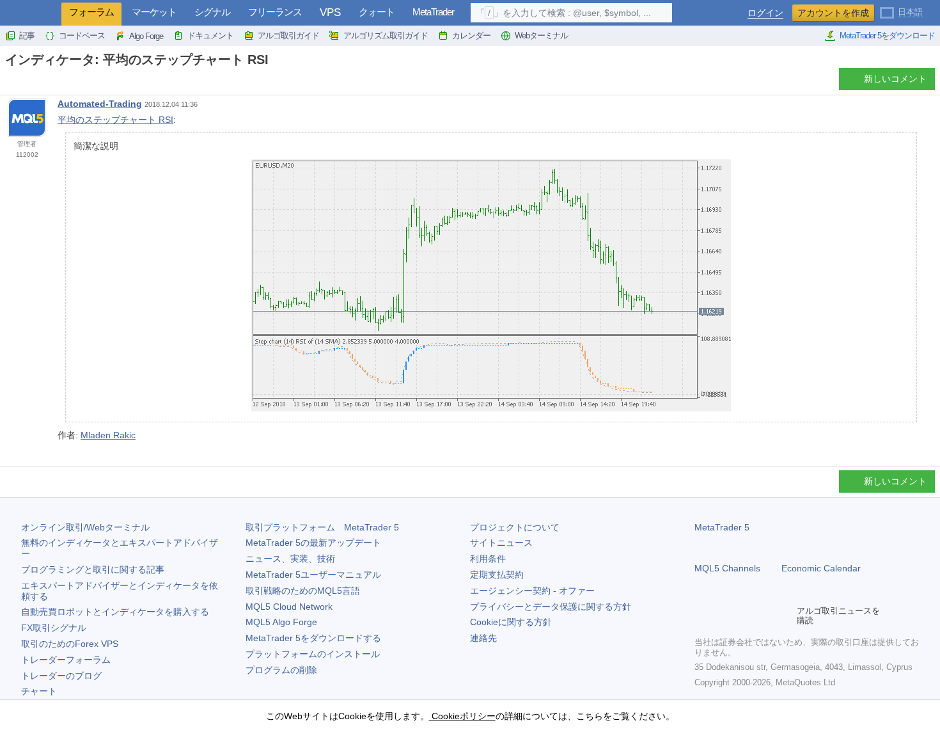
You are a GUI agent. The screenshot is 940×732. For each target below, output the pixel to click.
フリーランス (275, 11)
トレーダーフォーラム (66, 660)
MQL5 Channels (727, 568)
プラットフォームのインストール (313, 654)
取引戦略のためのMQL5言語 (303, 590)
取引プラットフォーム (322, 527)
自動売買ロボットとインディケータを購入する (115, 612)
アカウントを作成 (833, 13)
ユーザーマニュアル (313, 574)
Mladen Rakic (108, 435)
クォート (377, 11)
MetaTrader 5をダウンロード (887, 35)
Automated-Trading (100, 104)
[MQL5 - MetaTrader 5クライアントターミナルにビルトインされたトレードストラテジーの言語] (31, 13)
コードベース (82, 35)
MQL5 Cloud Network (289, 606)
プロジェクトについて (515, 527)
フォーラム (91, 11)
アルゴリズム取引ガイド (385, 35)
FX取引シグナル (53, 628)
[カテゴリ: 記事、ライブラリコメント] (24, 82)
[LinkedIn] (784, 615)
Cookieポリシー (462, 716)
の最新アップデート (313, 542)
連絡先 (483, 638)
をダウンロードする (313, 638)
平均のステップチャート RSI (115, 120)
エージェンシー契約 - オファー (532, 590)
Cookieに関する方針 (511, 622)
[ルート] (9, 82)
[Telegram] (722, 615)
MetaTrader (433, 11)
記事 (27, 35)
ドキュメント (210, 35)
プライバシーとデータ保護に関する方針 (550, 606)
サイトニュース (501, 542)
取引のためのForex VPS (69, 644)
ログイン (765, 13)
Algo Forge (146, 36)
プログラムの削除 (281, 670)
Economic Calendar (821, 568)
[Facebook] (702, 615)
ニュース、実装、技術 (290, 558)
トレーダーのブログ (61, 676)
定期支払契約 (497, 574)
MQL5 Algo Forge (281, 622)
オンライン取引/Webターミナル (85, 527)
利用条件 (488, 558)
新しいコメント (895, 79)
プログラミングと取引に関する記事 (92, 569)
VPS (330, 12)
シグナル (212, 11)
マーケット (154, 11)
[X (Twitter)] (743, 615)
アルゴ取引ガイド (288, 35)
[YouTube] (763, 615)
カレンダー (471, 35)
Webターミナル (541, 35)
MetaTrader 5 (721, 527)
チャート (39, 691)
